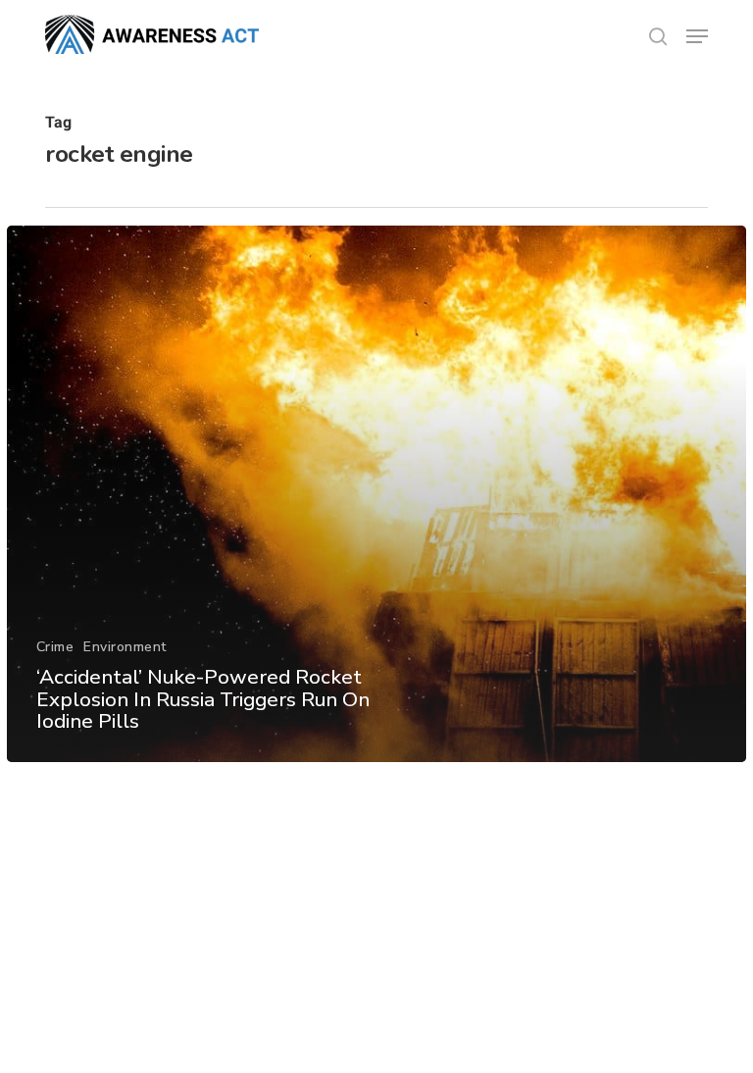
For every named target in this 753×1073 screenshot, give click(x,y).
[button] (697, 36)
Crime (55, 647)
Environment (125, 647)
